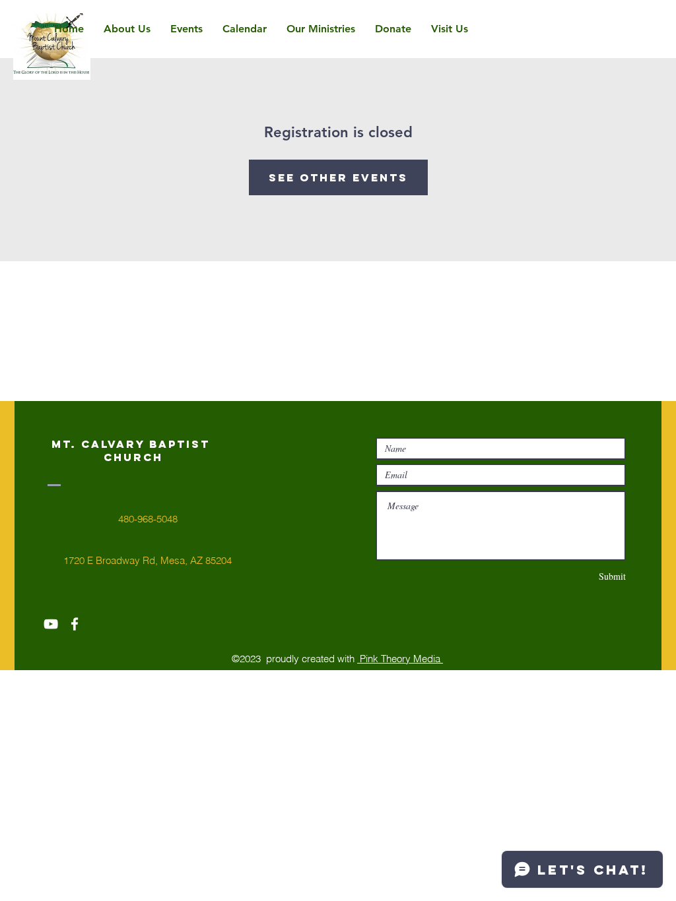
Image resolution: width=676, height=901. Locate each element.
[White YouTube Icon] (50, 624)
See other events (338, 177)
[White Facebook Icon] (74, 624)
